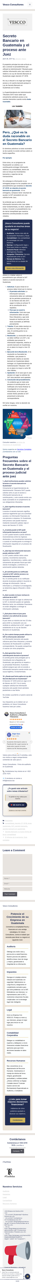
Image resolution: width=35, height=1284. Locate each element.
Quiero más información (15, 268)
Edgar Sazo (15, 734)
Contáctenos (18, 1120)
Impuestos (9, 821)
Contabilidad (7, 1200)
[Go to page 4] (20, 753)
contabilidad (9, 823)
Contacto (16, 1151)
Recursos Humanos (10, 1204)
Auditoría (6, 1191)
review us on (15, 727)
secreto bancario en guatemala (14, 829)
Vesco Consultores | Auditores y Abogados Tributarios (18, 715)
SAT (12, 826)
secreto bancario (21, 826)
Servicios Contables (24, 449)
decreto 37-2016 (21, 823)
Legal (5, 1197)
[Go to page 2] (17, 753)
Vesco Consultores (13, 4)
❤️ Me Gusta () (17, 805)
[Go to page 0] (14, 753)
